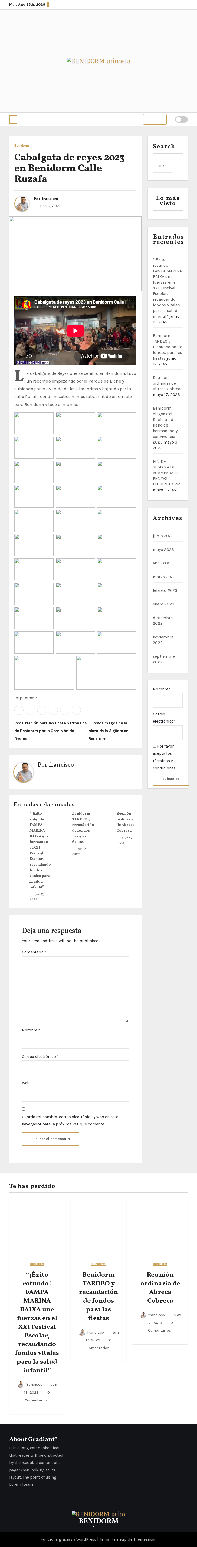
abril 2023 (163, 563)
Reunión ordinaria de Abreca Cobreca (167, 383)
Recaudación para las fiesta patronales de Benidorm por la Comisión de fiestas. (50, 730)
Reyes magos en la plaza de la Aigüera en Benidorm (108, 730)
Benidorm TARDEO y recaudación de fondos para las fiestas (167, 347)
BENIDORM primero (99, 1525)
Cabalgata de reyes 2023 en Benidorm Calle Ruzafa (69, 168)
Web (26, 1082)
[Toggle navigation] (155, 119)
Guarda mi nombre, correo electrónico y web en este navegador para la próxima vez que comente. (70, 1120)
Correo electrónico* (164, 717)
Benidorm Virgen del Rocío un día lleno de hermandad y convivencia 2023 (165, 425)
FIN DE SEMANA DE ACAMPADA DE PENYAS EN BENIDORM (167, 472)
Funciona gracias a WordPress (69, 1539)
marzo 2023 (164, 576)
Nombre (31, 1030)
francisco (50, 199)
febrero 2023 (165, 590)
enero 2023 (163, 604)
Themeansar (144, 1539)
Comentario (34, 952)
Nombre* (161, 688)
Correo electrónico (40, 1056)
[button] (13, 119)
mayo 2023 (163, 549)
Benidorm (21, 145)
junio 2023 (163, 535)
